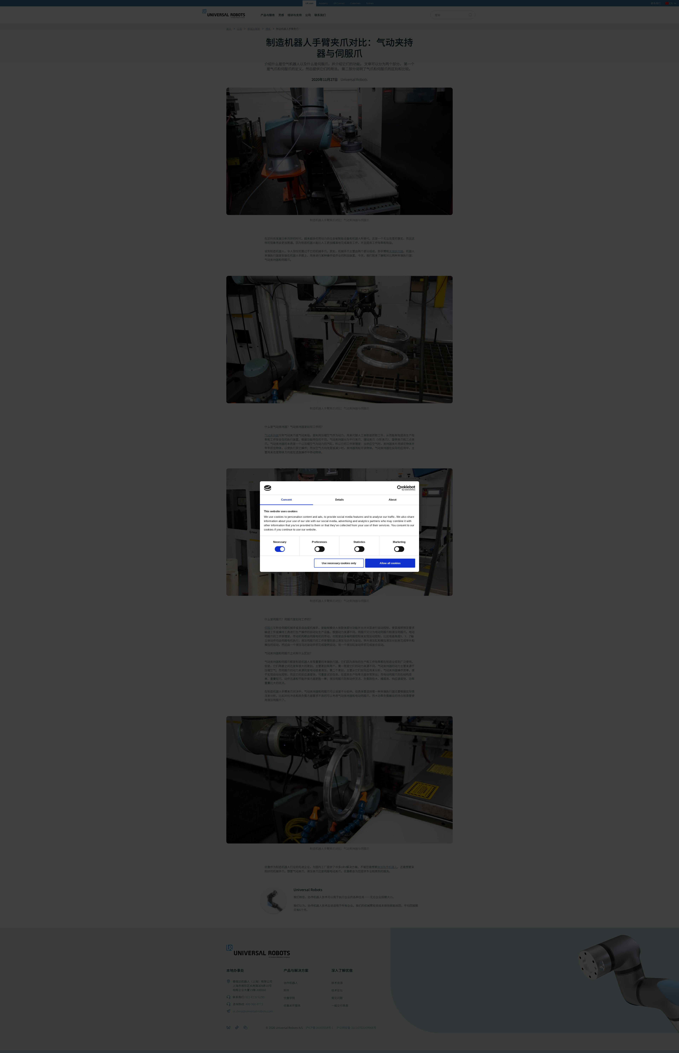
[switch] (320, 549)
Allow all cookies (390, 563)
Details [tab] (339, 499)
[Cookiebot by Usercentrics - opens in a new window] (399, 488)
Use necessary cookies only (339, 563)
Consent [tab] (286, 499)
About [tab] (392, 499)
